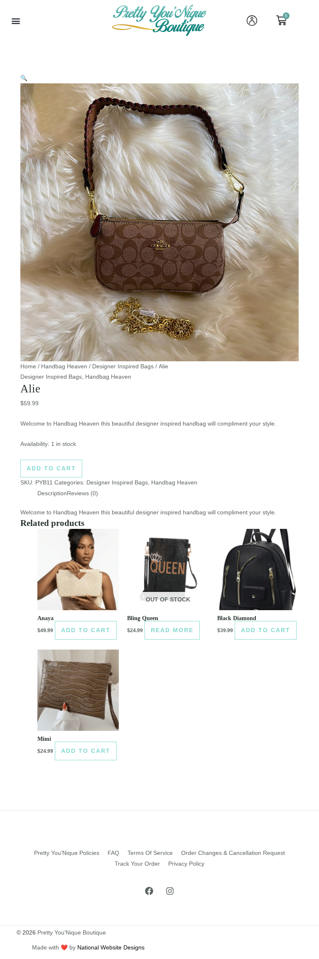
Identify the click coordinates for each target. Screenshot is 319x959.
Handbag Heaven (64, 366)
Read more (172, 630)
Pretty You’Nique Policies (66, 853)
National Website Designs (111, 947)
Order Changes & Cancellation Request (233, 853)
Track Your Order (137, 864)
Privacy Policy (186, 864)
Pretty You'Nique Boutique (71, 933)
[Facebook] (149, 891)
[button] (16, 20)
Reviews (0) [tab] (82, 493)
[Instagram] (170, 891)
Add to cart (51, 468)
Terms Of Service (150, 853)
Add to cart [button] (85, 630)
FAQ (113, 853)
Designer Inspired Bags (123, 366)
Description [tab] (52, 493)
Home (28, 366)
